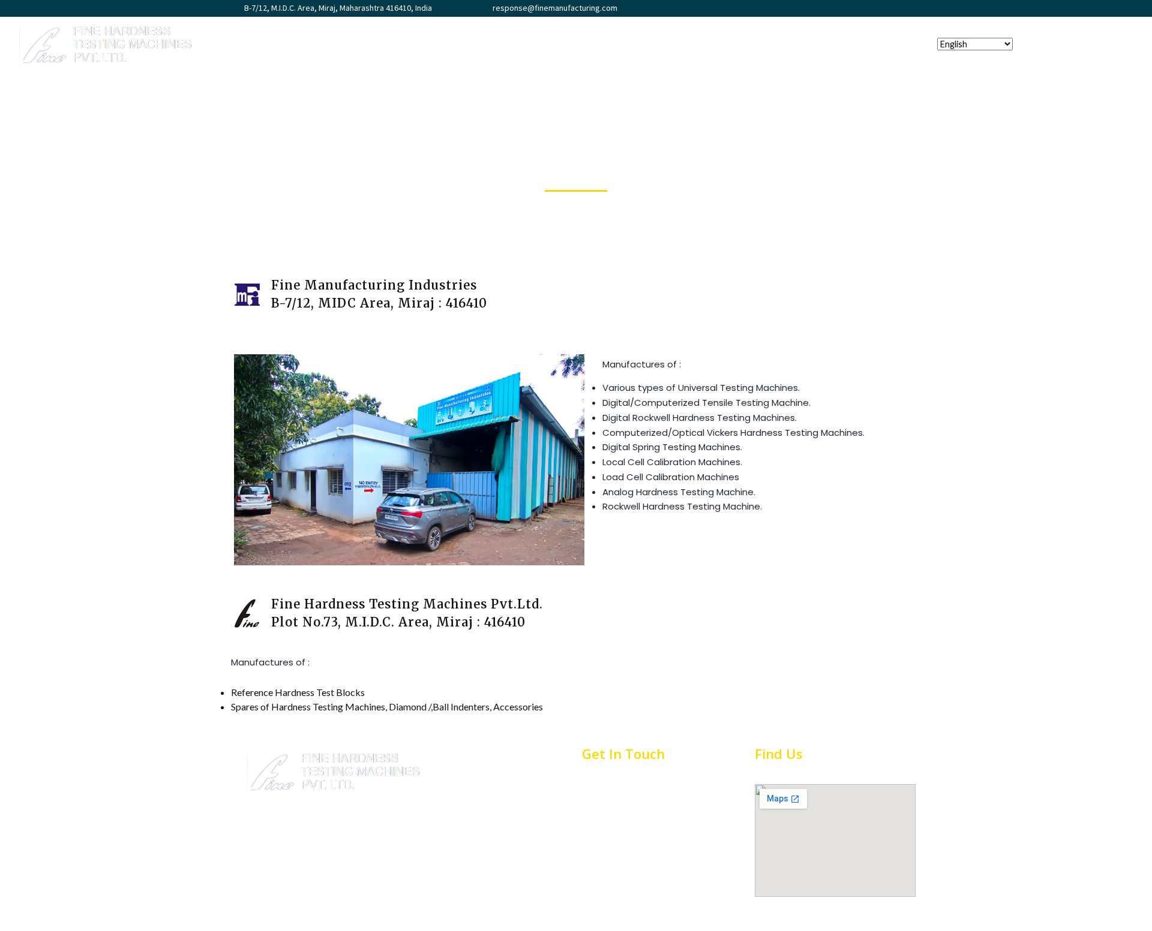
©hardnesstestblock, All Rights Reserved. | (344, 910)
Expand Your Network (513, 910)
